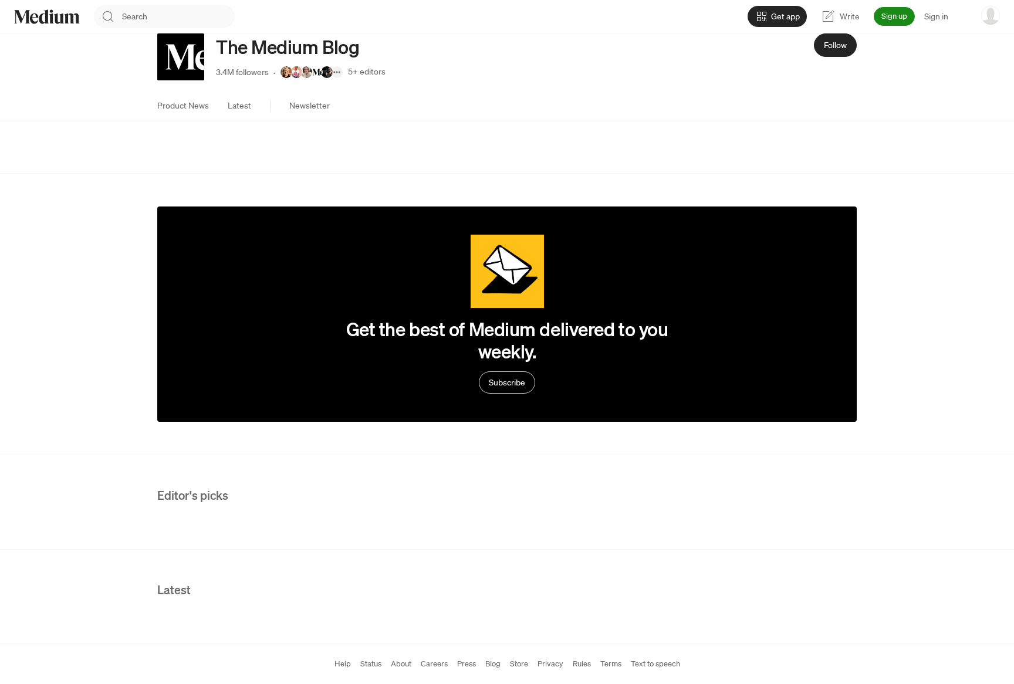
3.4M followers (242, 72)
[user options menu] (990, 15)
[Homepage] (47, 16)
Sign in (936, 16)
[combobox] (178, 16)
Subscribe (507, 382)
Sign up (894, 16)
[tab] (183, 105)
